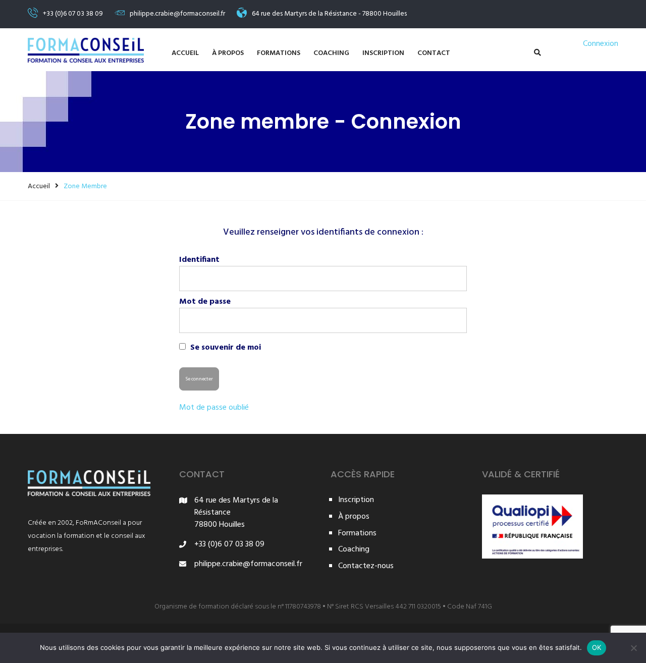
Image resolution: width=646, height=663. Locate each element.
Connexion (600, 44)
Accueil (185, 53)
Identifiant (199, 259)
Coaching (331, 53)
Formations (278, 53)
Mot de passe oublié (214, 408)
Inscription (383, 53)
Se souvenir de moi (224, 347)
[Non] (633, 648)
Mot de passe (205, 301)
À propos (228, 53)
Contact (433, 53)
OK (597, 647)
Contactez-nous (366, 567)
